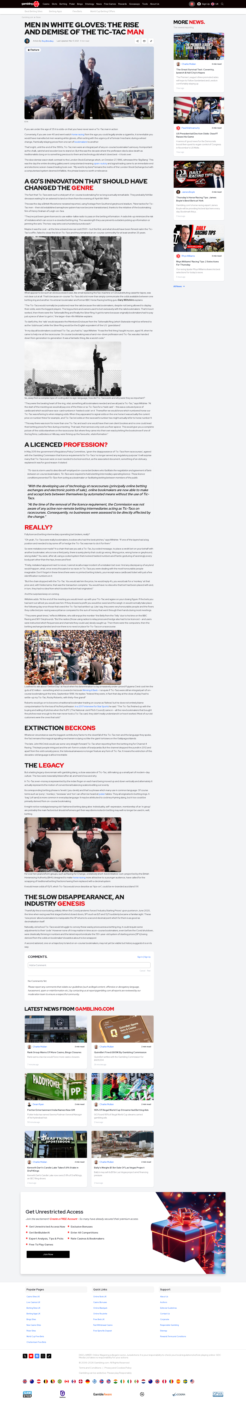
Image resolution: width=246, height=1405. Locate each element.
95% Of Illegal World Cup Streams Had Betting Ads (121, 1109)
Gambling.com (27, 17)
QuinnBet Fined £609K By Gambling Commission (120, 1052)
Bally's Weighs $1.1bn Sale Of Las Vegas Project (119, 1167)
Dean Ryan (38, 1104)
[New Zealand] (150, 1381)
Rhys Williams (188, 256)
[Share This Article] (137, 41)
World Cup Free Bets (35, 1336)
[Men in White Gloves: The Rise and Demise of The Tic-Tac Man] (25, 1381)
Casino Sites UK (33, 1296)
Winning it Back (90, 690)
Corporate (164, 1319)
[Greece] (95, 1381)
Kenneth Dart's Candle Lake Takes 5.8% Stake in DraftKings (52, 1169)
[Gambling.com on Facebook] (37, 1365)
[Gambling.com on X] (25, 1365)
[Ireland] (122, 1381)
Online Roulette (100, 1313)
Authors (163, 1302)
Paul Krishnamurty (191, 128)
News (38, 17)
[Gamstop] (27, 1394)
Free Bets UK (98, 1319)
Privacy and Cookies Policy (117, 1367)
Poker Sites (31, 1331)
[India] (115, 1381)
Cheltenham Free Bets (36, 1342)
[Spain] (178, 1381)
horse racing (78, 134)
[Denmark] (81, 1381)
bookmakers (80, 141)
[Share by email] (144, 41)
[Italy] (129, 1381)
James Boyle (188, 192)
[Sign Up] (192, 4)
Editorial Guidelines (168, 1308)
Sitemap (163, 1331)
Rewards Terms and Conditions (173, 1336)
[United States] (192, 1381)
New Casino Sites (33, 1325)
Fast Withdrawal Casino (103, 1325)
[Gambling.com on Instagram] (43, 1365)
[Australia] (32, 1381)
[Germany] (88, 1381)
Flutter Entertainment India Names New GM (51, 1109)
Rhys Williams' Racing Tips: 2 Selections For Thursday (197, 263)
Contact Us (165, 1313)
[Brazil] (60, 1381)
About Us (164, 1296)
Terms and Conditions (90, 1367)
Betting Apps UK (33, 1313)
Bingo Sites (31, 1319)
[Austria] (39, 1381)
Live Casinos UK (33, 1302)
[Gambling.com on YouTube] (31, 1365)
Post (148, 971)
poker (102, 793)
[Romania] (171, 1381)
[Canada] (67, 1381)
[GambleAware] (102, 1394)
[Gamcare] (62, 1394)
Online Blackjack (100, 1308)
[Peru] (164, 1381)
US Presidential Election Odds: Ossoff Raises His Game (197, 135)
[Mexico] (136, 1381)
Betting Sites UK (33, 1308)
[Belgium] (46, 1381)
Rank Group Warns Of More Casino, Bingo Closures (54, 1052)
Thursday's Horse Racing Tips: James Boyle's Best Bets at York (196, 199)
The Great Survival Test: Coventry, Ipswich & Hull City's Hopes (195, 71)
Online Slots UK (99, 1296)
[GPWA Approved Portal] (218, 1394)
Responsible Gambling (169, 1325)
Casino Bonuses (100, 1302)
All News (177, 286)
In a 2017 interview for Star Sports (91, 706)
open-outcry (100, 163)
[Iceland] (102, 1381)
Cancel (142, 971)
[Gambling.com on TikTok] (49, 1365)
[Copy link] (151, 41)
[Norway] (157, 1381)
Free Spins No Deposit (102, 1331)
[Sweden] (185, 1381)
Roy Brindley (47, 41)
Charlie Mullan (40, 1047)
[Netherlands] (143, 1381)
